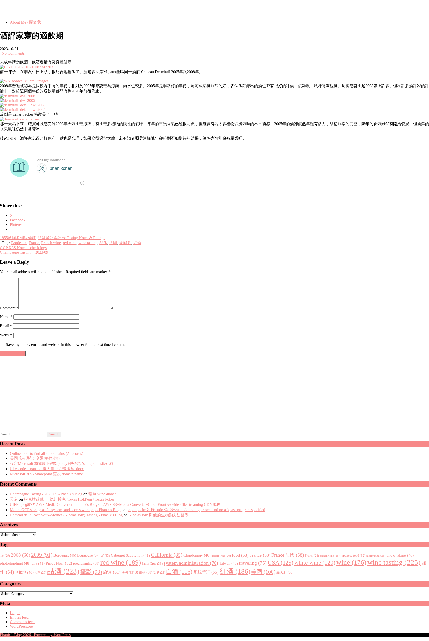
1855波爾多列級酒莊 (18, 238)
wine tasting (87, 243)
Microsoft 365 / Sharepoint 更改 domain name (46, 474)
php (38, 563)
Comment (9, 308)
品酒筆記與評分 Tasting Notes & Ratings (71, 238)
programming (86, 563)
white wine (314, 563)
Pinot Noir (59, 563)
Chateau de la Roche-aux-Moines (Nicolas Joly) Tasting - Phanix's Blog (66, 515)
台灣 (40, 572)
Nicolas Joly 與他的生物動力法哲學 (159, 515)
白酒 (179, 571)
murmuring (375, 555)
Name (6, 317)
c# (105, 555)
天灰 (14, 499)
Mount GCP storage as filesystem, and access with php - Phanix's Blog (65, 510)
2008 (20, 555)
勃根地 (24, 572)
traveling (253, 563)
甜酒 (159, 572)
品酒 (103, 243)
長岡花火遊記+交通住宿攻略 (35, 458)
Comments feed (22, 622)
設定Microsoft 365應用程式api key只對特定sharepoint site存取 (61, 463)
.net (5, 555)
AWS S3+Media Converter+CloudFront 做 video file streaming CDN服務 (161, 504)
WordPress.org (21, 626)
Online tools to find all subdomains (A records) (46, 453)
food (240, 555)
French (312, 555)
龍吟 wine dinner (102, 494)
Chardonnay (196, 555)
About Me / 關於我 (25, 22)
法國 (113, 243)
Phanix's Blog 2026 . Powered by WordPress (35, 635)
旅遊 (111, 572)
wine (351, 562)
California (166, 555)
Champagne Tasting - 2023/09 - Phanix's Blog (46, 494)
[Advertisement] (101, 395)
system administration (191, 563)
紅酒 (137, 243)
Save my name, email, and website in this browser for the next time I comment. (67, 344)
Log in (15, 613)
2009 (41, 555)
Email (6, 326)
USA (280, 562)
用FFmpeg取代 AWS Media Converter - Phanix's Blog (53, 504)
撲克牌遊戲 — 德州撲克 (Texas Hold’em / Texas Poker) (69, 499)
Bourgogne (88, 555)
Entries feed (19, 617)
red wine (69, 243)
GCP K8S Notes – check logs (23, 248)
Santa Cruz (152, 563)
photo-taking (400, 555)
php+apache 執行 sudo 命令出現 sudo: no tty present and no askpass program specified (196, 510)
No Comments (13, 53)
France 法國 (287, 555)
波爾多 (125, 243)
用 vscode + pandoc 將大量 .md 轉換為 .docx (47, 469)
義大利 (285, 572)
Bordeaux (19, 243)
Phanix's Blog (23, 9)
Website (6, 335)
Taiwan (228, 563)
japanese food (353, 555)
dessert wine (221, 555)
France (34, 243)
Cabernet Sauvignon (130, 555)
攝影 (91, 572)
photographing (15, 563)
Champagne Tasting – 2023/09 (24, 252)
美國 (263, 572)
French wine (51, 243)
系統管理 (206, 572)
